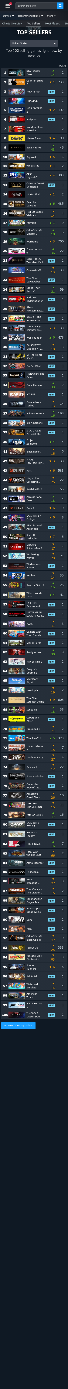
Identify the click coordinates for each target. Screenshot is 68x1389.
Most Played (52, 23)
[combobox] (36, 5)
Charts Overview (12, 23)
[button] (8, 15)
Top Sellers (33, 23)
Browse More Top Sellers (18, 1025)
